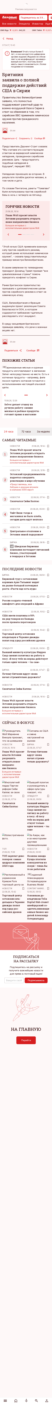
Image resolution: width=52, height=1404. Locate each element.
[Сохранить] (48, 446)
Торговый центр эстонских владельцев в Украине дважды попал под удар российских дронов (23, 637)
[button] (14, 980)
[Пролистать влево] (5, 395)
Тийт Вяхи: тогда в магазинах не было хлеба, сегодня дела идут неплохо (26, 516)
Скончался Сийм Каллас (24, 501)
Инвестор (37, 23)
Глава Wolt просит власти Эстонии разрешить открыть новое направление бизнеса (23, 218)
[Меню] (5, 1400)
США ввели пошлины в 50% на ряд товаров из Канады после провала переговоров (19, 619)
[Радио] (26, 1400)
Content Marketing (37, 888)
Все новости (9, 23)
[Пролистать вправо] (47, 395)
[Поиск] (36, 1400)
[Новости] (16, 1400)
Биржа (13, 542)
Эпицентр (24, 23)
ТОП (4, 849)
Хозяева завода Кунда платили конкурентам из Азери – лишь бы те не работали (37, 862)
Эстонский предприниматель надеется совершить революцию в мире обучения (27, 477)
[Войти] (46, 1400)
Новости (15, 446)
